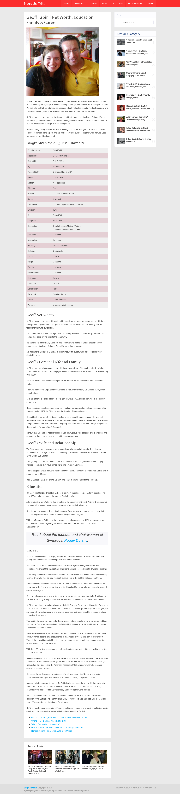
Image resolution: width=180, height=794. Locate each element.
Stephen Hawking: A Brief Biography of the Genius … (136, 74)
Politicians (118, 3)
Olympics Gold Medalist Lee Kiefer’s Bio (48, 721)
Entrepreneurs (135, 3)
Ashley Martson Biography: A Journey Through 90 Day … (137, 118)
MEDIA (104, 3)
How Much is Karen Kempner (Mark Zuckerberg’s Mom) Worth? (58, 728)
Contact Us (150, 787)
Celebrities (79, 3)
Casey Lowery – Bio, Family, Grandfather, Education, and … (138, 52)
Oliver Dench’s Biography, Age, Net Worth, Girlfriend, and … (138, 85)
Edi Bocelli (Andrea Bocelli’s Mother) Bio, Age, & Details (93, 767)
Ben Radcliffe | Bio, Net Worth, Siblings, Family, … (138, 96)
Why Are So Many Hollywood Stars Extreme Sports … (139, 63)
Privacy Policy (123, 787)
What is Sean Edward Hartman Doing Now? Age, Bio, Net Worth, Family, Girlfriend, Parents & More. (39, 770)
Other (150, 3)
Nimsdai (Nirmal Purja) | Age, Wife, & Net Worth (51, 731)
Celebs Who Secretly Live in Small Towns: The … (139, 41)
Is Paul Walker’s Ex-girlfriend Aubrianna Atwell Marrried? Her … (139, 129)
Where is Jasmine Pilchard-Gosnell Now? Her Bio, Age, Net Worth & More (67, 768)
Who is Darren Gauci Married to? (45, 724)
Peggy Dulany (75, 540)
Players (93, 3)
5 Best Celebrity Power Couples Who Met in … (138, 140)
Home (66, 3)
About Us (137, 787)
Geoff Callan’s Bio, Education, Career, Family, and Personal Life (59, 718)
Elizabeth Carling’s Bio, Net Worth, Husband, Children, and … (139, 107)
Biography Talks (34, 3)
